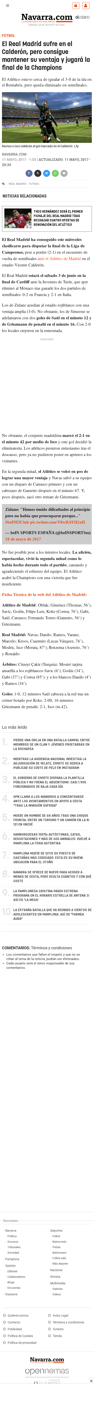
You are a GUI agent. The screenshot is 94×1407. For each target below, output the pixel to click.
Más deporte (60, 1263)
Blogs (10, 1282)
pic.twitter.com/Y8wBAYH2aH (57, 522)
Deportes (56, 1231)
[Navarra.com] (47, 17)
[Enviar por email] (64, 173)
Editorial (12, 1271)
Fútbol (56, 1236)
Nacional (56, 1270)
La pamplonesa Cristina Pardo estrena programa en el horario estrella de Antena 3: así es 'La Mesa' (51, 896)
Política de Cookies (20, 1336)
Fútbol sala (59, 1258)
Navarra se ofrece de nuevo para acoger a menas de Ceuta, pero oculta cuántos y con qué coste (52, 877)
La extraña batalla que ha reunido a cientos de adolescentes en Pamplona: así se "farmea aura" (52, 914)
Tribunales (14, 1247)
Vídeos (56, 1294)
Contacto (14, 1322)
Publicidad (15, 1329)
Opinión (10, 1266)
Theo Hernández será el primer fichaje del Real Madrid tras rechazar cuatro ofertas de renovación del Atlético (58, 218)
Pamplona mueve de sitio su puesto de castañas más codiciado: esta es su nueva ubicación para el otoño (48, 858)
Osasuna (11, 1294)
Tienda (57, 1336)
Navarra (10, 1231)
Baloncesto (59, 1241)
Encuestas (14, 1287)
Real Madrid (18, 183)
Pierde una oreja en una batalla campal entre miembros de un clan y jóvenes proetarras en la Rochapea (51, 745)
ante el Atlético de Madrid (59, 258)
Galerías (57, 1288)
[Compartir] (29, 173)
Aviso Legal (60, 1315)
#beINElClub (17, 522)
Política (12, 1236)
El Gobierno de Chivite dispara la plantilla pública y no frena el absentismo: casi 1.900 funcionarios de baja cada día (49, 782)
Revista (55, 1277)
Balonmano (59, 1252)
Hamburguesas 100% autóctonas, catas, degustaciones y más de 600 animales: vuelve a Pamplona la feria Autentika (51, 839)
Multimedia (57, 1283)
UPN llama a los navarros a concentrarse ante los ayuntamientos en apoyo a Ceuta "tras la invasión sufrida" (48, 801)
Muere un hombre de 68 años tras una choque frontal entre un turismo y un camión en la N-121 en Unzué (51, 820)
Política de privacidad (22, 1343)
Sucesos (12, 1241)
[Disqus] (46, 1033)
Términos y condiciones (51, 948)
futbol (34, 183)
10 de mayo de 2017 (23, 539)
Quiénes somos (18, 1315)
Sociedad (13, 1252)
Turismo (58, 1329)
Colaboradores (16, 1276)
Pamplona (12, 1259)
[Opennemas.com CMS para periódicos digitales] (47, 1375)
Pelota (56, 1247)
